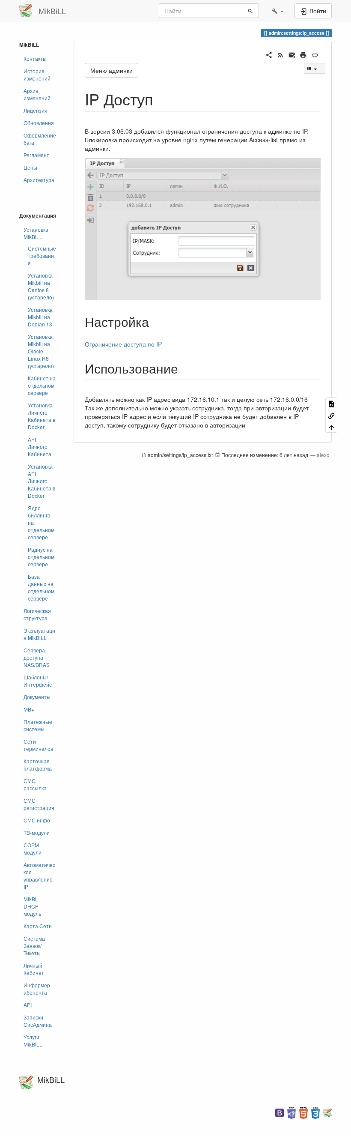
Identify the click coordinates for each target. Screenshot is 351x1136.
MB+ (29, 709)
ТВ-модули (37, 832)
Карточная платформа (38, 764)
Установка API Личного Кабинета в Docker (41, 481)
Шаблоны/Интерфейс (38, 680)
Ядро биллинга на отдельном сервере (41, 522)
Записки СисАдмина (38, 1020)
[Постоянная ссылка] (314, 54)
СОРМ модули (33, 848)
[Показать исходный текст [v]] (331, 403)
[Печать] (303, 54)
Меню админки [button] (111, 70)
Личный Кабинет (34, 969)
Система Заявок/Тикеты (34, 946)
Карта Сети (38, 926)
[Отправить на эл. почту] (292, 54)
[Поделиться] (269, 54)
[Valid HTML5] (303, 1111)
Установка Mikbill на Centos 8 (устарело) (41, 286)
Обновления (39, 122)
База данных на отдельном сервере (41, 587)
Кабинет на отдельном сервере (42, 385)
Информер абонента (37, 988)
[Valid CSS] (315, 1111)
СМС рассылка (35, 784)
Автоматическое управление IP (39, 875)
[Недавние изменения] (280, 54)
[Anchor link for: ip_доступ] (161, 98)
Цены (30, 167)
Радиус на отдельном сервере (41, 557)
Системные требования (42, 255)
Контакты (35, 58)
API (28, 1004)
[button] (277, 10)
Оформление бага (40, 139)
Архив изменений (37, 94)
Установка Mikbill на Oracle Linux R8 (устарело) (41, 351)
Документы (37, 696)
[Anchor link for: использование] (184, 368)
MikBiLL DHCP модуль (33, 906)
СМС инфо (37, 820)
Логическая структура (37, 614)
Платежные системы (38, 725)
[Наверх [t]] (331, 427)
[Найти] (250, 10)
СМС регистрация (39, 804)
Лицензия (36, 110)
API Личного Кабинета (39, 446)
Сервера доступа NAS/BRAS (37, 657)
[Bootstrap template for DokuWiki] (279, 1111)
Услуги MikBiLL (33, 1040)
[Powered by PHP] (291, 1111)
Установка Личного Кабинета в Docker (41, 415)
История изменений (37, 74)
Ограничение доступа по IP (123, 344)
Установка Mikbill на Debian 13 (40, 317)
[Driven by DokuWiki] (327, 1111)
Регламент (36, 154)
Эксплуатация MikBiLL (39, 634)
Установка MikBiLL (36, 233)
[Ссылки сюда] (331, 415)
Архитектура (39, 179)
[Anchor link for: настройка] (155, 321)
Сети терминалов (38, 745)
